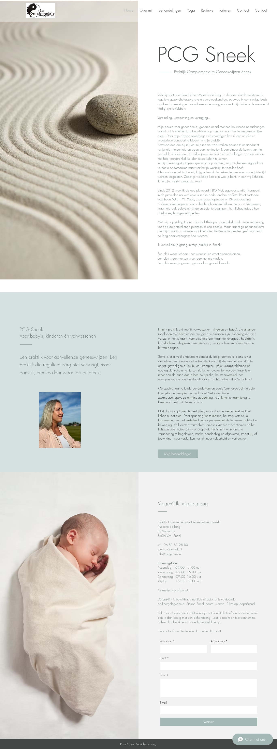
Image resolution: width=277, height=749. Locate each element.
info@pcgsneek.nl (169, 554)
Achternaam (219, 641)
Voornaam (167, 641)
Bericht (164, 675)
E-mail (163, 702)
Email (164, 658)
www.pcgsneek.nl (170, 549)
